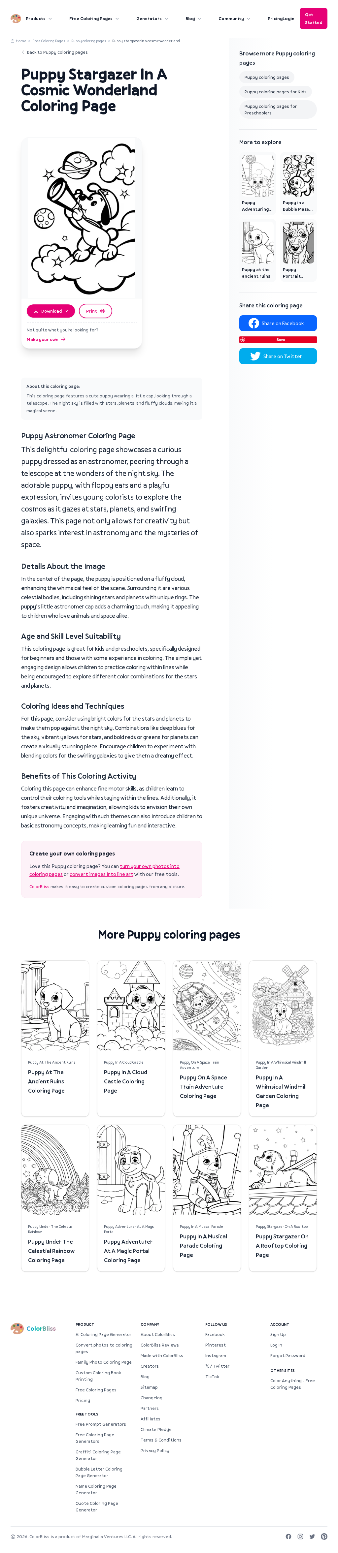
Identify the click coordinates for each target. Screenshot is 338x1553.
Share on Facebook (283, 323)
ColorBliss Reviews (160, 1345)
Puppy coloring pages (88, 40)
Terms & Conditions (161, 1440)
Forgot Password (287, 1355)
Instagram (215, 1355)
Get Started (313, 18)
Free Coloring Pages (91, 18)
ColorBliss (39, 886)
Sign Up (278, 1334)
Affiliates (150, 1419)
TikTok (212, 1377)
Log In (276, 1345)
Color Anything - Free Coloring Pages (292, 1384)
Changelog (151, 1398)
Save (281, 339)
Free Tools (87, 1414)
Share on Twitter (282, 356)
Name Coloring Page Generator (96, 1489)
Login (288, 18)
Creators (150, 1366)
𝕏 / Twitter (217, 1366)
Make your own (42, 339)
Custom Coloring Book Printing (98, 1376)
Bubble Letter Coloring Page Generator (99, 1472)
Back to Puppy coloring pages (57, 52)
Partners (150, 1408)
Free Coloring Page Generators (95, 1438)
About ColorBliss (158, 1334)
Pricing (275, 18)
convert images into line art (101, 874)
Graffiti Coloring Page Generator (98, 1455)
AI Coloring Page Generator (103, 1334)
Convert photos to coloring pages (104, 1348)
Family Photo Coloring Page (104, 1362)
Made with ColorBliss (162, 1355)
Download (51, 311)
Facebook (214, 1334)
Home (21, 40)
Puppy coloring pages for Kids (276, 92)
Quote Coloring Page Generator (97, 1506)
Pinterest (215, 1345)
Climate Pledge (156, 1429)
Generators (149, 18)
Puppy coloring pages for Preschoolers (271, 109)
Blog (190, 18)
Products (36, 18)
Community (231, 18)
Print (91, 311)
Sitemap (149, 1387)
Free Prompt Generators (101, 1424)
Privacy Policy (155, 1450)
